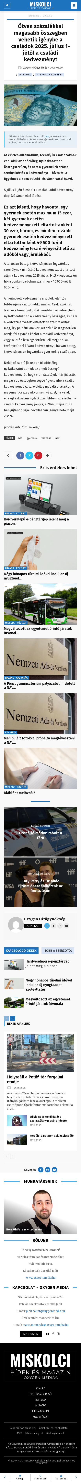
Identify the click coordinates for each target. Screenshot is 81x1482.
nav (57, 438)
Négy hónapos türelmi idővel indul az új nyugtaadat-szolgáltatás (49, 985)
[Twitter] (29, 455)
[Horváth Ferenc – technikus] (40, 1211)
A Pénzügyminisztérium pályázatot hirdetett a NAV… (39, 685)
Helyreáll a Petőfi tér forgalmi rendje (35, 1079)
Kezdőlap (34, 16)
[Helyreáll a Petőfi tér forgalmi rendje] (40, 1053)
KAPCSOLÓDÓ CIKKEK (21, 950)
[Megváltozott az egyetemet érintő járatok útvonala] (40, 604)
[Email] (47, 926)
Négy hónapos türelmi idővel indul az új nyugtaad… (36, 576)
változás (46, 438)
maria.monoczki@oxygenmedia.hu (45, 1325)
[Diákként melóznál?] (40, 768)
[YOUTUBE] (48, 1334)
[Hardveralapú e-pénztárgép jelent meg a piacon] (40, 494)
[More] (47, 455)
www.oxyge (33, 1277)
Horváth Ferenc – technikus (24, 1229)
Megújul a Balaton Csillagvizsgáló (52, 1135)
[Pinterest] (38, 455)
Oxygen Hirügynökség (44, 919)
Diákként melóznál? (19, 793)
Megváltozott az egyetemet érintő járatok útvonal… (38, 630)
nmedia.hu (48, 1277)
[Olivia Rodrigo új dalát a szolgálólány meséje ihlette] (17, 1120)
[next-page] (12, 1018)
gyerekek (32, 438)
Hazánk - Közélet (15, 513)
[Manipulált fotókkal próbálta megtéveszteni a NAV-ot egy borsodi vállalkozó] (40, 713)
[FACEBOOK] (53, 1334)
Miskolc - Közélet (50, 74)
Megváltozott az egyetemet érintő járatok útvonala (48, 1001)
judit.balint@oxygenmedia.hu (45, 1311)
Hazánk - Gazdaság (16, 677)
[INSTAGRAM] (58, 1334)
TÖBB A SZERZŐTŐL (58, 950)
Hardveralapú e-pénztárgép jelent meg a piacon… (36, 521)
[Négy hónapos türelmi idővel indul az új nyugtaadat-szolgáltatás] (40, 549)
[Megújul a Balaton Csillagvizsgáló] (17, 1139)
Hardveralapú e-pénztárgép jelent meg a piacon (47, 963)
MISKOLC (47, 16)
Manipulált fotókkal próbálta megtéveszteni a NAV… (39, 740)
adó (20, 438)
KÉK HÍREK (10, 732)
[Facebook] (20, 455)
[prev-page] (6, 1018)
